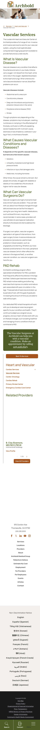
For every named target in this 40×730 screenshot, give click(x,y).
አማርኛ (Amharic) (20, 649)
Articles (21, 582)
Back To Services (22, 356)
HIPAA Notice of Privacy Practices (20, 712)
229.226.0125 (20, 346)
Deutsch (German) (20, 680)
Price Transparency (20, 709)
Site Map (21, 701)
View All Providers (22, 461)
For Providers (20, 571)
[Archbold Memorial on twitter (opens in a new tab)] (16, 536)
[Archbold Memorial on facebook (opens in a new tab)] (11, 536)
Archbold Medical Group (20, 556)
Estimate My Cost (21, 563)
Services (9, 26)
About (20, 553)
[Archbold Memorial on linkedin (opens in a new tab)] (20, 536)
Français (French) (20, 644)
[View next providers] (26, 456)
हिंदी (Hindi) (20, 653)
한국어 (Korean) (20, 631)
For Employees (20, 574)
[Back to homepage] (4, 26)
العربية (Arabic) (20, 667)
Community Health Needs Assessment (20, 717)
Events (20, 578)
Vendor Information (20, 714)
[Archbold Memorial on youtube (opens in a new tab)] (25, 536)
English (20, 617)
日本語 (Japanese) (21, 685)
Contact (20, 585)
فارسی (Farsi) (20, 676)
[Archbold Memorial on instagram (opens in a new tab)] (29, 536)
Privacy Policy (20, 704)
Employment (21, 567)
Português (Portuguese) (21, 671)
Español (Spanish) (20, 622)
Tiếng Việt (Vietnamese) (20, 626)
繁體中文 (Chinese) (20, 635)
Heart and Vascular (20, 26)
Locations (21, 545)
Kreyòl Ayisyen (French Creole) (20, 658)
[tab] (35, 369)
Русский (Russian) (20, 662)
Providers (20, 549)
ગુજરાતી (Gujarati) (20, 640)
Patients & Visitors (20, 560)
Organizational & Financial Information (21, 706)
